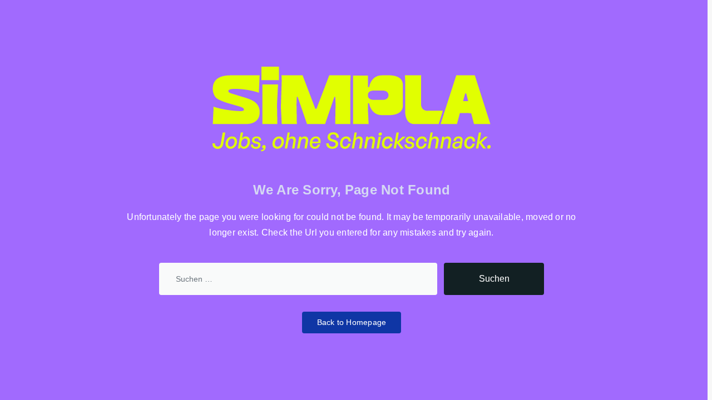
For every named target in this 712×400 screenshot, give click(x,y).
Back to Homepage (352, 322)
